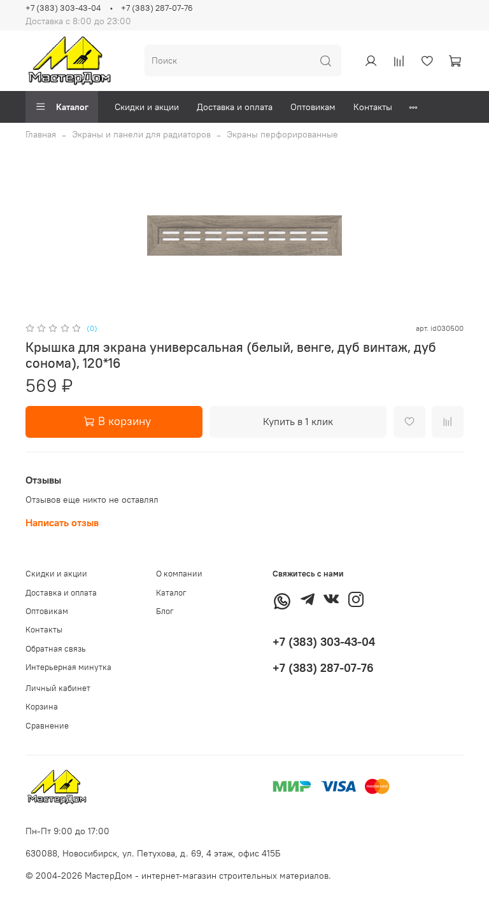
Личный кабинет (57, 688)
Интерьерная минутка (68, 667)
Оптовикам (313, 107)
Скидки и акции (147, 107)
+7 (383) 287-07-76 (157, 8)
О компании (179, 573)
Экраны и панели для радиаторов (141, 134)
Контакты (372, 107)
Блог (165, 611)
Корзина (41, 706)
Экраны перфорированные (282, 134)
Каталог (72, 107)
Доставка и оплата (235, 107)
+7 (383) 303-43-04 (63, 8)
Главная (40, 134)
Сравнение (47, 725)
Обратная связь (55, 648)
